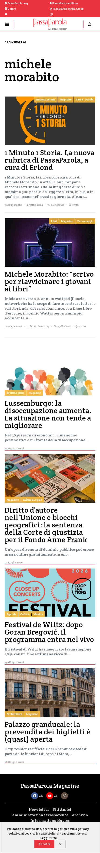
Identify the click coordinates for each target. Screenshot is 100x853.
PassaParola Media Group (68, 8)
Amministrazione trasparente (40, 815)
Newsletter (39, 809)
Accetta (44, 844)
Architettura (14, 714)
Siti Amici (62, 809)
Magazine (65, 99)
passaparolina (13, 204)
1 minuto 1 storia (45, 99)
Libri (54, 221)
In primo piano (16, 392)
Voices (11, 8)
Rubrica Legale (32, 499)
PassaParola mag (17, 3)
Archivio (80, 815)
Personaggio (85, 221)
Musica (38, 614)
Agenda (11, 614)
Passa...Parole (84, 99)
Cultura (25, 614)
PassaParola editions (65, 3)
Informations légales (50, 820)
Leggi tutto (48, 838)
